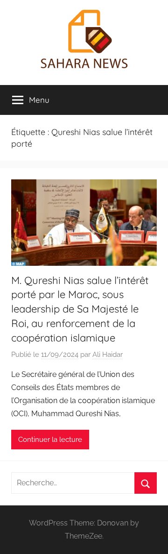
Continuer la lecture (50, 439)
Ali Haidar (107, 354)
